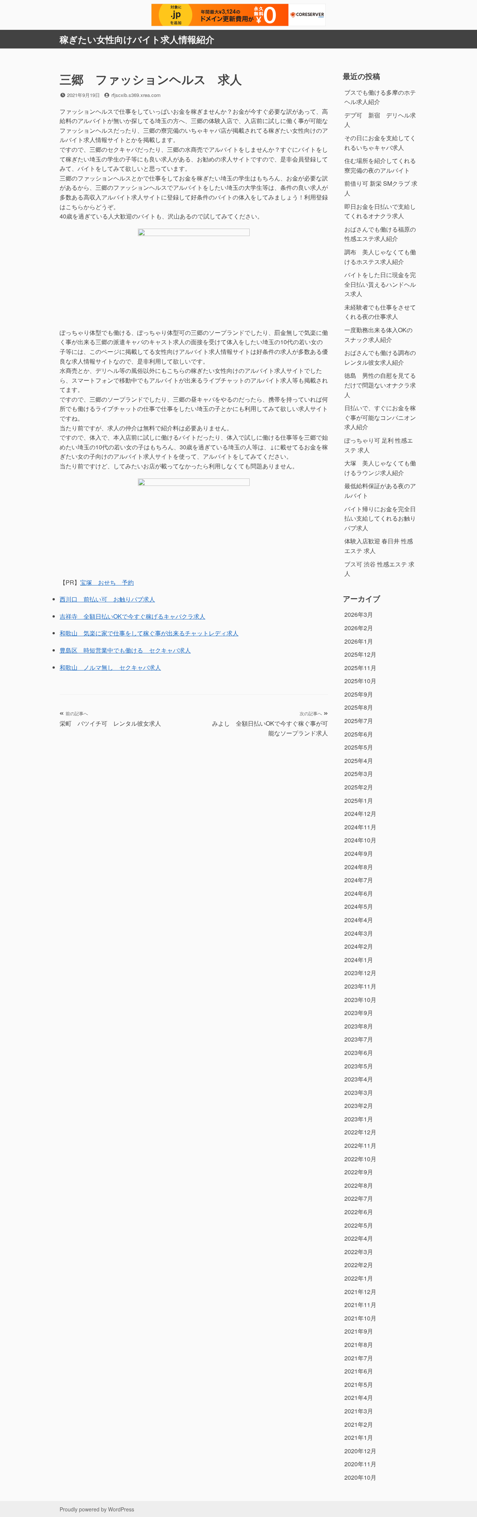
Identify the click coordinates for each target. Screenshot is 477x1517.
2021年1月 (358, 1437)
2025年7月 (358, 720)
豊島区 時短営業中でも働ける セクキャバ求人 (125, 650)
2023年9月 (358, 1012)
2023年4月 (358, 1079)
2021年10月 (360, 1318)
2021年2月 (358, 1424)
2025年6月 (358, 734)
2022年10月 (360, 1159)
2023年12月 (360, 972)
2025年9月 (358, 694)
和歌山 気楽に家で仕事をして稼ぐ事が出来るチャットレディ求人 (149, 633)
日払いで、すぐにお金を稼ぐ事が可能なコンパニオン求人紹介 (380, 417)
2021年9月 (358, 1331)
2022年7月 (358, 1198)
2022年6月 (358, 1211)
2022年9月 (358, 1172)
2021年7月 (358, 1358)
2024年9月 (358, 853)
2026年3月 (358, 614)
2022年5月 (358, 1225)
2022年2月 (358, 1264)
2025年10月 (360, 680)
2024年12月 (360, 813)
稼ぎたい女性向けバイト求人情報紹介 (137, 39)
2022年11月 (360, 1145)
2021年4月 (358, 1397)
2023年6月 (358, 1052)
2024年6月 (358, 893)
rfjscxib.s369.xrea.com (136, 94)
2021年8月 (358, 1344)
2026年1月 (358, 641)
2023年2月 (358, 1105)
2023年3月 (358, 1092)
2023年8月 (358, 1026)
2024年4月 (358, 919)
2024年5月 (358, 906)
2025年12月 (360, 654)
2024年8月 (358, 867)
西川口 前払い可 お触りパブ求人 (107, 599)
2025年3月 (358, 773)
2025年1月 (358, 800)
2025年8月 (358, 707)
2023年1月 (358, 1119)
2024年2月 (358, 946)
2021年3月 (358, 1411)
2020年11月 (360, 1464)
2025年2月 (358, 787)
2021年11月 (360, 1304)
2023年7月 (358, 1039)
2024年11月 (360, 827)
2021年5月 (358, 1384)
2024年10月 (360, 840)
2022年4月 (358, 1238)
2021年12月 (360, 1291)
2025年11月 (360, 667)
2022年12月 (360, 1132)
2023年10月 (360, 999)
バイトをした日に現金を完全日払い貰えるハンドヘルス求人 (380, 284)
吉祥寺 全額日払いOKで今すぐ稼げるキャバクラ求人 (132, 616)
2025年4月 (358, 760)
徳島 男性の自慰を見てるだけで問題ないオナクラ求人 (380, 385)
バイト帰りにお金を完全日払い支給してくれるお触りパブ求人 (380, 518)
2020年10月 (360, 1477)
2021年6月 (358, 1371)
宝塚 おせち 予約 (107, 582)
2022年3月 (358, 1251)
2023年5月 (358, 1066)
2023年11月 (360, 986)
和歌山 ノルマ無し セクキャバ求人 (110, 667)
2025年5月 (358, 747)
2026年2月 (358, 628)
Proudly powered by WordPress (97, 1509)
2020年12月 (360, 1451)
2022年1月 (358, 1278)
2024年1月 (358, 959)
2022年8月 (358, 1185)
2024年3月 (358, 933)
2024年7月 (358, 880)
